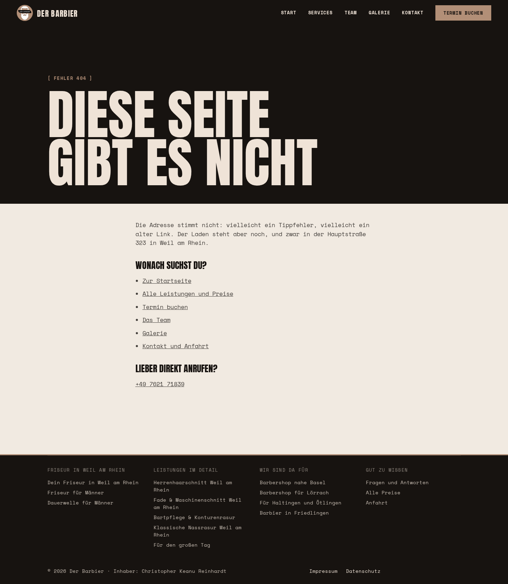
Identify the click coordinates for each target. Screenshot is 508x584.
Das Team (156, 319)
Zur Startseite (166, 280)
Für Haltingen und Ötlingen (300, 502)
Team (351, 12)
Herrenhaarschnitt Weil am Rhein (193, 486)
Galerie (379, 12)
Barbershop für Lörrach (294, 492)
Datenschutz (363, 571)
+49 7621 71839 (159, 384)
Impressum (323, 571)
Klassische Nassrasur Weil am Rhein (198, 531)
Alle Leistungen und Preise (187, 293)
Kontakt (412, 12)
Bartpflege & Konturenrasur (194, 517)
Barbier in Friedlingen (294, 512)
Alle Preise (383, 492)
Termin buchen (165, 306)
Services (320, 12)
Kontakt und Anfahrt (175, 346)
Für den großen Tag (182, 544)
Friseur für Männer (75, 492)
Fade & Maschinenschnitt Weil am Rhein (198, 503)
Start (288, 12)
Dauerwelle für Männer (80, 502)
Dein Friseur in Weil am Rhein (93, 482)
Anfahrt (377, 502)
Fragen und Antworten (397, 482)
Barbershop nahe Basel (293, 482)
